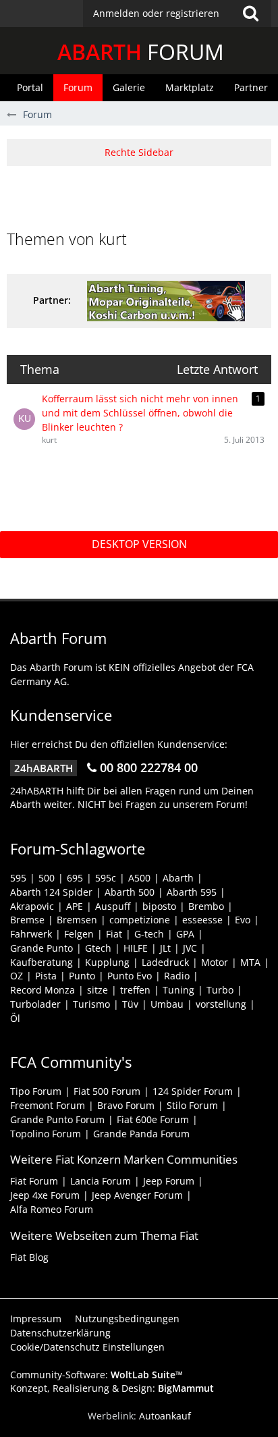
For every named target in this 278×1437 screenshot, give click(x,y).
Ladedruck (165, 962)
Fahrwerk (31, 933)
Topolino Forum (45, 1133)
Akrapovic (32, 906)
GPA (185, 933)
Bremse (27, 919)
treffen (135, 989)
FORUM (140, 51)
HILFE (135, 948)
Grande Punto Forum (57, 1119)
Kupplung (107, 962)
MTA (250, 962)
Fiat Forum (34, 1180)
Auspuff (112, 906)
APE (74, 906)
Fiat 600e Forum (153, 1119)
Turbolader (35, 1004)
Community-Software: (96, 1374)
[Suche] (250, 13)
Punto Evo (129, 975)
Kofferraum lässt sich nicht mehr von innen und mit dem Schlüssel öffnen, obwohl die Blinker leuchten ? (140, 412)
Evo (242, 919)
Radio (177, 975)
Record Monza (42, 989)
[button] (177, 13)
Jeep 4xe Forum (45, 1195)
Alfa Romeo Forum (51, 1209)
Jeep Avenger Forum (137, 1195)
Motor (214, 962)
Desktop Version (139, 544)
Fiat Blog (29, 1257)
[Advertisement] (142, 196)
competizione (139, 919)
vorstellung (221, 1004)
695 (75, 877)
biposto (159, 906)
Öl (15, 1018)
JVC (190, 948)
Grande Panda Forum (141, 1133)
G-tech (149, 933)
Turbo (219, 989)
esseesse (202, 919)
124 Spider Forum (192, 1091)
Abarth (178, 877)
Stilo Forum (192, 1105)
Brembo (206, 906)
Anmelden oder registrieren (156, 13)
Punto (82, 975)
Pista (46, 975)
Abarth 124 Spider (51, 892)
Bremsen (77, 919)
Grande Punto (41, 948)
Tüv (130, 1004)
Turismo (91, 1004)
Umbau (167, 1004)
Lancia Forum (100, 1180)
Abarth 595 (192, 892)
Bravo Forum (126, 1105)
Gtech (98, 948)
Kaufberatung (41, 962)
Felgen (79, 933)
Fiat (114, 933)
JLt (165, 948)
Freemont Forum (47, 1105)
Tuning (178, 989)
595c (105, 877)
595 (18, 877)
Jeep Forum (168, 1180)
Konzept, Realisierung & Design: (112, 1388)
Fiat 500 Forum (107, 1091)
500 (46, 877)
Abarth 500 (130, 892)
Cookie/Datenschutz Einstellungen (87, 1346)
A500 (139, 877)
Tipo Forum (35, 1091)
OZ (16, 975)
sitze (97, 989)
